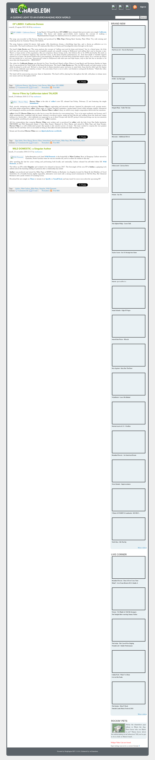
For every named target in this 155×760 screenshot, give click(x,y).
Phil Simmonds (75, 140)
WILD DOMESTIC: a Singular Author (32, 148)
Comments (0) (23, 87)
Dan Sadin (19, 140)
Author (17, 188)
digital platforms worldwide (51, 131)
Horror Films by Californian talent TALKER (35, 93)
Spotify (48, 179)
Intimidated (34, 103)
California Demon (21, 85)
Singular (42, 188)
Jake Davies (33, 85)
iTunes (32, 179)
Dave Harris (27, 140)
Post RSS (56, 87)
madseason (37, 27)
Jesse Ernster (56, 140)
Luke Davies (42, 85)
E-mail (35, 87)
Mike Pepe (51, 85)
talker (53, 101)
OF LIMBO (60, 85)
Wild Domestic (50, 156)
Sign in (143, 7)
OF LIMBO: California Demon (28, 24)
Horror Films (37, 140)
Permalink (45, 87)
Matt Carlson (25, 188)
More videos (142, 548)
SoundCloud (57, 179)
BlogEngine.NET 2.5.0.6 (72, 751)
